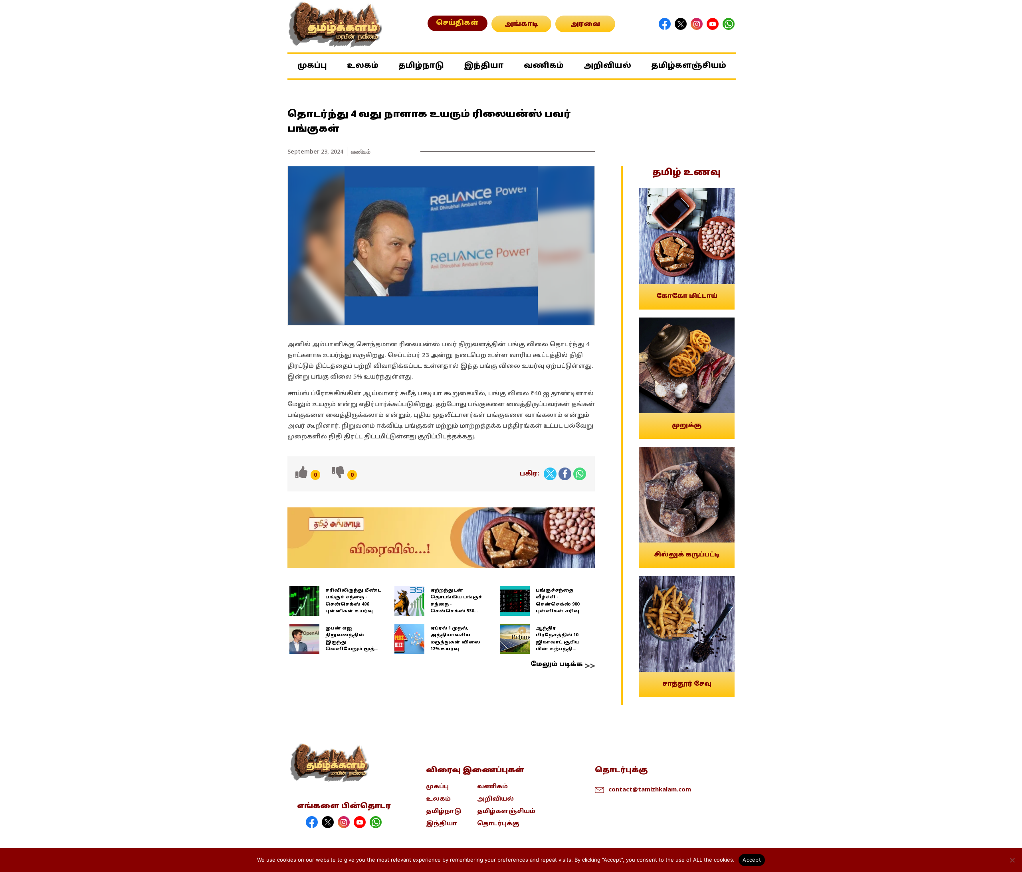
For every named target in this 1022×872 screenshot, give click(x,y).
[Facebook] (565, 474)
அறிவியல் (607, 66)
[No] (1012, 860)
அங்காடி (521, 24)
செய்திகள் (457, 23)
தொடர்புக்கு (498, 824)
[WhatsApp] (579, 474)
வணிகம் (544, 66)
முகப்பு (312, 66)
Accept (752, 859)
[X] (550, 474)
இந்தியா (484, 66)
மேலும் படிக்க (557, 665)
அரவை (585, 24)
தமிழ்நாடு (421, 66)
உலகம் (362, 66)
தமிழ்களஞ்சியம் (688, 66)
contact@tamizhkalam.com (649, 789)
